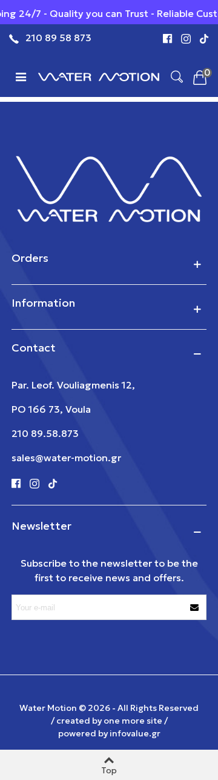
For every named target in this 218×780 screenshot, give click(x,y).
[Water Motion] (98, 75)
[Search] (176, 75)
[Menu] (20, 75)
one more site (133, 720)
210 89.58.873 (45, 433)
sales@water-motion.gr (66, 458)
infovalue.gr (135, 733)
